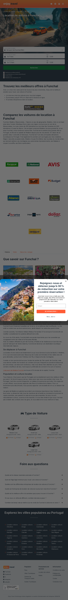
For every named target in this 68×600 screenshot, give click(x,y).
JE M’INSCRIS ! (51, 311)
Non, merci (51, 316)
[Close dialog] (66, 281)
